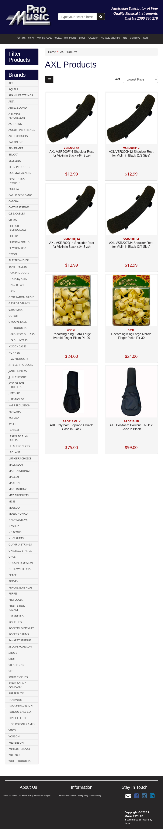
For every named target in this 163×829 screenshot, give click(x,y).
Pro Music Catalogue (42, 795)
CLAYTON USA (17, 248)
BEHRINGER (15, 148)
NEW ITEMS (21, 38)
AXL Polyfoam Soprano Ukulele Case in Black (71, 427)
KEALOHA (14, 411)
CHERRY (13, 236)
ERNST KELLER (17, 266)
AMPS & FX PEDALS (44, 38)
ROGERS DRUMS (18, 634)
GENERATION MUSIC (21, 297)
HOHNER (14, 352)
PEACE (12, 575)
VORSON (14, 736)
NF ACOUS (14, 532)
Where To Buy (27, 795)
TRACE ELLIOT (17, 718)
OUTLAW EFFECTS (19, 569)
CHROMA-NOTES (19, 242)
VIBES (12, 730)
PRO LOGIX (15, 600)
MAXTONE (14, 483)
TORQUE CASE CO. (19, 712)
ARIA (11, 101)
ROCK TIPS (15, 622)
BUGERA (13, 189)
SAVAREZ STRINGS (19, 640)
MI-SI (11, 501)
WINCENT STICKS (19, 748)
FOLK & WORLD (70, 38)
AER (10, 83)
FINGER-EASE (16, 285)
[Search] (101, 16)
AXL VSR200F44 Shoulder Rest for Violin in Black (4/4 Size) (71, 153)
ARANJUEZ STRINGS (20, 95)
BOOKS (146, 38)
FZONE (12, 291)
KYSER (12, 424)
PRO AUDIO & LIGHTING (111, 38)
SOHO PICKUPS (18, 677)
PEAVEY (13, 581)
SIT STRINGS (16, 665)
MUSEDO (14, 507)
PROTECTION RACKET (16, 608)
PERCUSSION (93, 38)
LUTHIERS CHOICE (19, 458)
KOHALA (13, 418)
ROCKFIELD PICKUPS (21, 628)
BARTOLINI (15, 142)
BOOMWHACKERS (19, 173)
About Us (7, 795)
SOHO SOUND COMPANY (17, 685)
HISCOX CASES (17, 346)
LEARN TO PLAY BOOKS (18, 438)
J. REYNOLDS (16, 399)
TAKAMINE (15, 699)
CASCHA (13, 201)
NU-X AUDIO (16, 538)
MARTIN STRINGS (19, 471)
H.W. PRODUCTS (18, 359)
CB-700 (12, 220)
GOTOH (13, 316)
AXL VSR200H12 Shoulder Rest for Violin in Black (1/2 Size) (131, 153)
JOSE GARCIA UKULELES (16, 385)
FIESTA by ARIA (17, 279)
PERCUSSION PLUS (20, 587)
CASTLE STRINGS (19, 207)
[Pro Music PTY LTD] (28, 14)
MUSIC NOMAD (18, 513)
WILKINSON (16, 742)
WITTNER (14, 755)
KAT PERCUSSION (19, 405)
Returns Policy (95, 795)
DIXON (12, 254)
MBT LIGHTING (17, 489)
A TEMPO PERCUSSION (16, 115)
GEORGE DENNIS (19, 303)
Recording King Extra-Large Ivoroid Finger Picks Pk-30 (71, 336)
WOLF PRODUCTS (19, 761)
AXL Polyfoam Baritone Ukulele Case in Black (131, 427)
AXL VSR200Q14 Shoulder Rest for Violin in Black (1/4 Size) (71, 244)
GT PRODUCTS (17, 328)
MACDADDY (15, 464)
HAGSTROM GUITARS (21, 334)
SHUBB (12, 653)
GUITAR (31, 38)
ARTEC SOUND (17, 107)
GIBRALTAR (15, 309)
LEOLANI (14, 452)
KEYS (125, 38)
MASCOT (13, 477)
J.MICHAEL (14, 393)
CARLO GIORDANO (20, 195)
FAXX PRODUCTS (18, 273)
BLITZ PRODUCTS (19, 167)
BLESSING (14, 161)
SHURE (12, 659)
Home (52, 52)
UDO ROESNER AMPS (21, 724)
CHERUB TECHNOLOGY (17, 228)
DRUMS (82, 38)
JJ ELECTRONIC (17, 377)
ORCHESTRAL (135, 38)
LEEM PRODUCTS (19, 446)
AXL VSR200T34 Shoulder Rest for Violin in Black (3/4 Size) (131, 244)
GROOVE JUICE (17, 322)
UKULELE (58, 38)
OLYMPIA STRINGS (20, 544)
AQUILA (13, 89)
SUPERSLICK (16, 693)
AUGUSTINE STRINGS (21, 130)
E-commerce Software (137, 819)
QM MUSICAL (16, 616)
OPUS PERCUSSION (20, 563)
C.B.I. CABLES (16, 213)
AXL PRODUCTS (18, 136)
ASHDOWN (15, 124)
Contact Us (16, 795)
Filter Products (19, 57)
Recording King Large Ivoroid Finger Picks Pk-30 (131, 336)
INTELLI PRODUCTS (20, 365)
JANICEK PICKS (17, 371)
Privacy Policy (83, 795)
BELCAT (13, 154)
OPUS (12, 556)
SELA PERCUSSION (20, 646)
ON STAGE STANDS (20, 551)
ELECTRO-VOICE (18, 260)
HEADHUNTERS (18, 340)
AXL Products (68, 52)
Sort (117, 79)
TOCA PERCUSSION (20, 705)
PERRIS (12, 593)
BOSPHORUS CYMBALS (16, 181)
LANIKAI (13, 430)
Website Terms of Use (67, 795)
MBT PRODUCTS (18, 495)
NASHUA (13, 526)
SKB (10, 671)
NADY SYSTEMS (18, 520)
